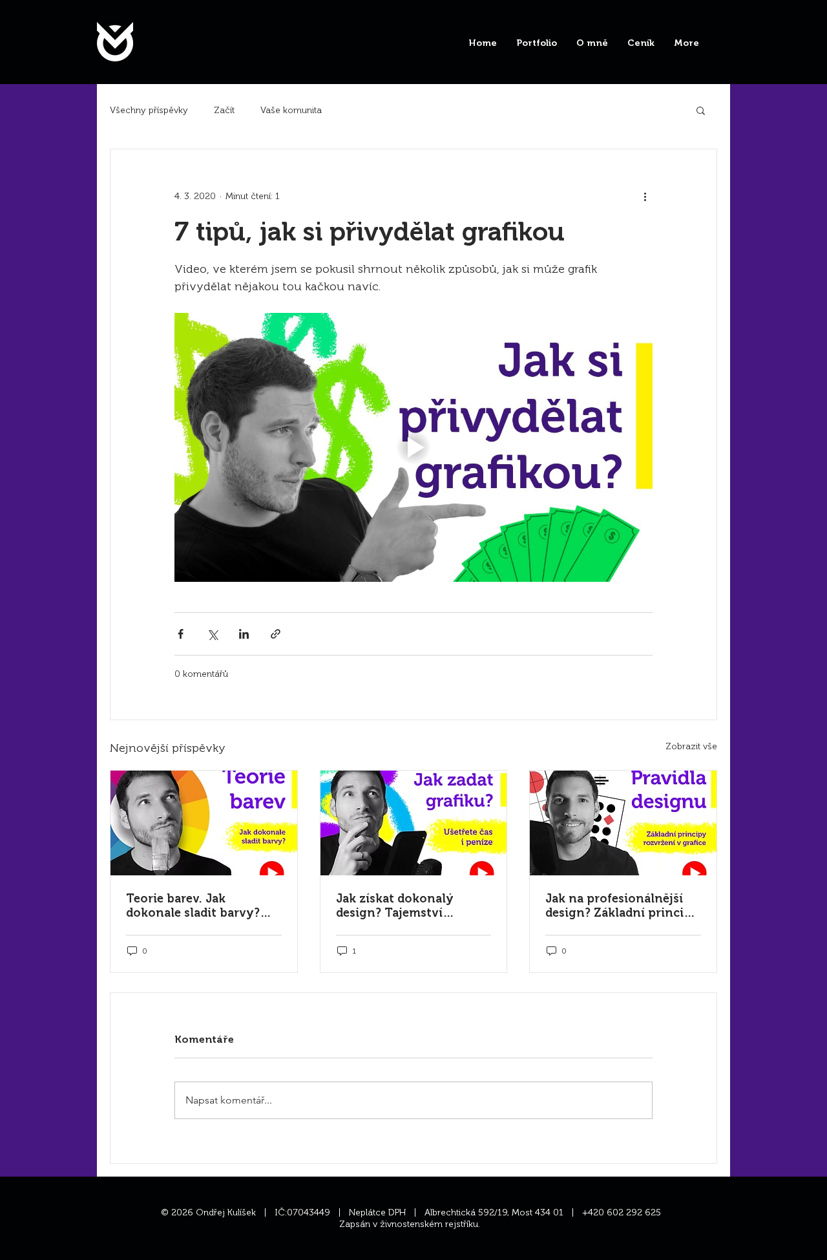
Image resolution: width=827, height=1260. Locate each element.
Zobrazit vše (691, 746)
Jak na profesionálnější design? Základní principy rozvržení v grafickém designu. (622, 906)
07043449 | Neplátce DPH (350, 1212)
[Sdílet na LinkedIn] (244, 634)
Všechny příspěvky (149, 110)
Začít (224, 110)
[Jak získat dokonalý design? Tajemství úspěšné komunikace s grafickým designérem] (413, 823)
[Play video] (413, 447)
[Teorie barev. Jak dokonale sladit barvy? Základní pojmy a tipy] (203, 823)
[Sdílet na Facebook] (180, 634)
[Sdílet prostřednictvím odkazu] (275, 634)
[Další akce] (645, 196)
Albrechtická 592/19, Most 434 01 (497, 1212)
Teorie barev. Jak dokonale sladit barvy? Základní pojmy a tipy (193, 906)
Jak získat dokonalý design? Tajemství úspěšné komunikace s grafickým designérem (403, 906)
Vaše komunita (291, 110)
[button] (701, 110)
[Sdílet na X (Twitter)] (212, 634)
